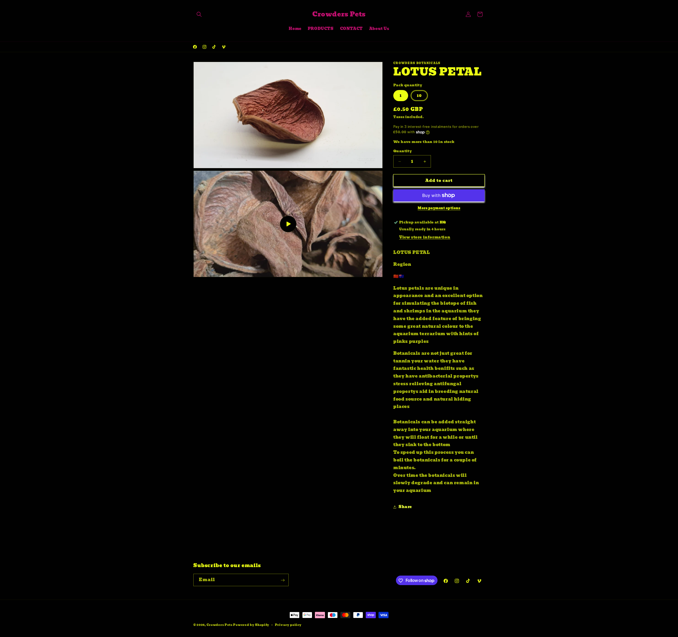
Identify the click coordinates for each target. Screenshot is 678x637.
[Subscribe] (282, 580)
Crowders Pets (220, 624)
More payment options (439, 208)
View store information (424, 237)
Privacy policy (288, 624)
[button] (199, 14)
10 (419, 95)
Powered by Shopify (251, 624)
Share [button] (405, 507)
